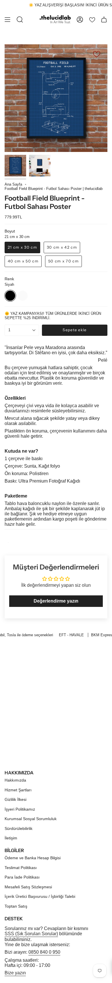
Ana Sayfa (13, 184)
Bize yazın (15, 972)
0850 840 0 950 (44, 952)
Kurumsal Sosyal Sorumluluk (31, 818)
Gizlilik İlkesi (15, 799)
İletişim (11, 838)
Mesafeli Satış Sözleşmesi (28, 887)
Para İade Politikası (22, 877)
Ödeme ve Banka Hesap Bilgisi (33, 858)
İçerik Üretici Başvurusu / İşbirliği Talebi (40, 896)
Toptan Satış (16, 906)
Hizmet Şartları (18, 790)
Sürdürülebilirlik (18, 828)
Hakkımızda (15, 780)
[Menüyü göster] (7, 19)
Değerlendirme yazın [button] (56, 601)
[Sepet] (104, 19)
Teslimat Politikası (21, 867)
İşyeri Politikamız (20, 809)
